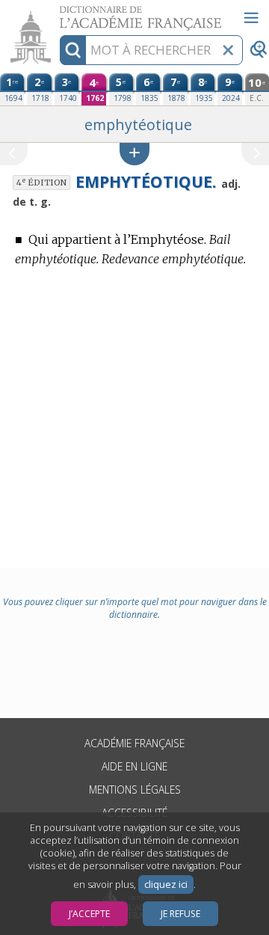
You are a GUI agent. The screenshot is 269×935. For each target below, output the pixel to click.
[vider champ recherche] (228, 50)
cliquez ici (166, 884)
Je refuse (180, 913)
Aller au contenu (57, 13)
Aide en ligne (134, 766)
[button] (134, 154)
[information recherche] (73, 50)
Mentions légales (135, 789)
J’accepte (89, 913)
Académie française (134, 743)
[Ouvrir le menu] (251, 18)
